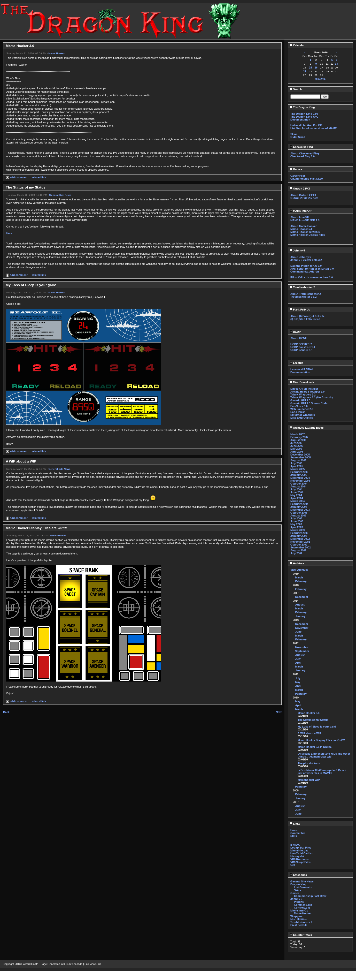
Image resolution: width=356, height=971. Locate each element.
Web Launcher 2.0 (301, 409)
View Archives (299, 569)
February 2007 (299, 437)
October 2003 (298, 512)
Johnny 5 (298, 250)
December (301, 596)
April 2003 (296, 527)
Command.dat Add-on (304, 271)
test (292, 865)
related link (39, 177)
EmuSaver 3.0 (299, 406)
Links (296, 823)
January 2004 (298, 506)
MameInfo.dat (299, 850)
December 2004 (300, 477)
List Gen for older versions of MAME (313, 128)
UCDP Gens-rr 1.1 (301, 350)
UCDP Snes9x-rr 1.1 (302, 347)
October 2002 (298, 544)
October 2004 (298, 483)
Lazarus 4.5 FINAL (302, 369)
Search (297, 89)
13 (336, 63)
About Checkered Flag (304, 153)
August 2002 (298, 550)
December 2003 (300, 509)
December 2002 (300, 538)
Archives (298, 563)
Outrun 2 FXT (301, 188)
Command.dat (303, 904)
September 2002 (300, 547)
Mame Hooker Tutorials (305, 231)
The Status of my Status (313, 719)
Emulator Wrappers (302, 414)
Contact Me (297, 833)
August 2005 (298, 460)
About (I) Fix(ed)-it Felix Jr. (307, 316)
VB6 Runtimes (299, 859)
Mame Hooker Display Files (307, 234)
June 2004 (296, 492)
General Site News (60, 195)
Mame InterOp (299, 910)
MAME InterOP (301, 210)
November (301, 627)
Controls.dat (302, 907)
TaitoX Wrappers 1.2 (303, 394)
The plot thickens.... (310, 763)
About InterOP (299, 217)
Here (9, 233)
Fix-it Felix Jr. (301, 309)
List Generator (303, 887)
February (301, 581)
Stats (293, 835)
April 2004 (296, 498)
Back (6, 712)
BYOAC (295, 844)
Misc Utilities (298, 919)
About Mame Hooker (303, 226)
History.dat (297, 856)
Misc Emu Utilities (301, 417)
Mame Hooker (56, 53)
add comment (18, 177)
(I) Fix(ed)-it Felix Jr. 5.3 (305, 319)
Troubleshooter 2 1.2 (303, 296)
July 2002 (296, 553)
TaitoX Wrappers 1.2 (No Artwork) (311, 397)
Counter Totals (302, 934)
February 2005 (299, 471)
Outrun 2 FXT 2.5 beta (304, 198)
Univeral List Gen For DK (306, 125)
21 (304, 71)
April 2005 (296, 466)
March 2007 (297, 434)
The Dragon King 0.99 (304, 113)
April (298, 662)
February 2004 (299, 503)
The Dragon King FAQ (304, 116)
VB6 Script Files (300, 862)
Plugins (299, 901)
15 (310, 67)
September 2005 (300, 457)
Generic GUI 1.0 (300, 400)
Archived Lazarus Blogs (308, 427)
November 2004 (300, 480)
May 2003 (296, 524)
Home (294, 830)
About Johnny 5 (300, 257)
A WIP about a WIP (309, 733)
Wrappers (296, 916)
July (298, 658)
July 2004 (296, 489)
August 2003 (298, 515)
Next (279, 712)
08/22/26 (320, 78)
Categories (299, 874)
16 (316, 67)
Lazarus (297, 362)
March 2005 (297, 469)
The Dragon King (303, 107)
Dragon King (298, 884)
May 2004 (296, 495)
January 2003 (298, 535)
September (302, 651)
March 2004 (297, 501)
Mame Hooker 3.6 (308, 713)
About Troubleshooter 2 (305, 293)
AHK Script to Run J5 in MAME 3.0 (312, 268)
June (298, 631)
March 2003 (297, 530)
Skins (293, 134)
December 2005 (300, 454)
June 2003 (296, 521)
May (297, 682)
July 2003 (296, 518)
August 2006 (298, 440)
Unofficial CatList (301, 853)
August (300, 604)
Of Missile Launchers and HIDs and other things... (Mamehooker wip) (324, 755)
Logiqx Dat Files (300, 847)
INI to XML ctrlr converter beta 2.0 (311, 277)
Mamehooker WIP (309, 779)
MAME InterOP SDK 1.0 (304, 220)
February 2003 (299, 532)
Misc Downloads (303, 382)
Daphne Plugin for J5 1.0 (306, 265)
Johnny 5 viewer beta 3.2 (306, 259)
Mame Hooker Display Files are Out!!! (321, 740)
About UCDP (298, 338)
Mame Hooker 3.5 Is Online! (315, 746)
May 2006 (296, 448)
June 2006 (296, 445)
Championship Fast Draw (306, 178)
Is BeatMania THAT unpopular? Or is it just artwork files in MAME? (322, 771)
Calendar (298, 45)
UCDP (296, 331)
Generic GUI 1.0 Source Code (308, 403)
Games (297, 169)
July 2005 (296, 463)
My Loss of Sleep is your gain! (317, 726)
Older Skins (297, 137)
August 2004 (298, 486)
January (300, 616)
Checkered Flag (302, 146)
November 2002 (300, 541)
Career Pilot (297, 175)
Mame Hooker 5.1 (301, 229)
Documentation (300, 119)
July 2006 (296, 442)
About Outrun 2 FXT (303, 195)
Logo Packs (297, 411)
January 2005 (298, 474)
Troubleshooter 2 (303, 287)
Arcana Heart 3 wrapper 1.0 (307, 391)
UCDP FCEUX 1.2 (301, 344)
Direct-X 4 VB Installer (304, 388)
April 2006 (296, 451)
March (299, 577)
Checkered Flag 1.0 (302, 156)
